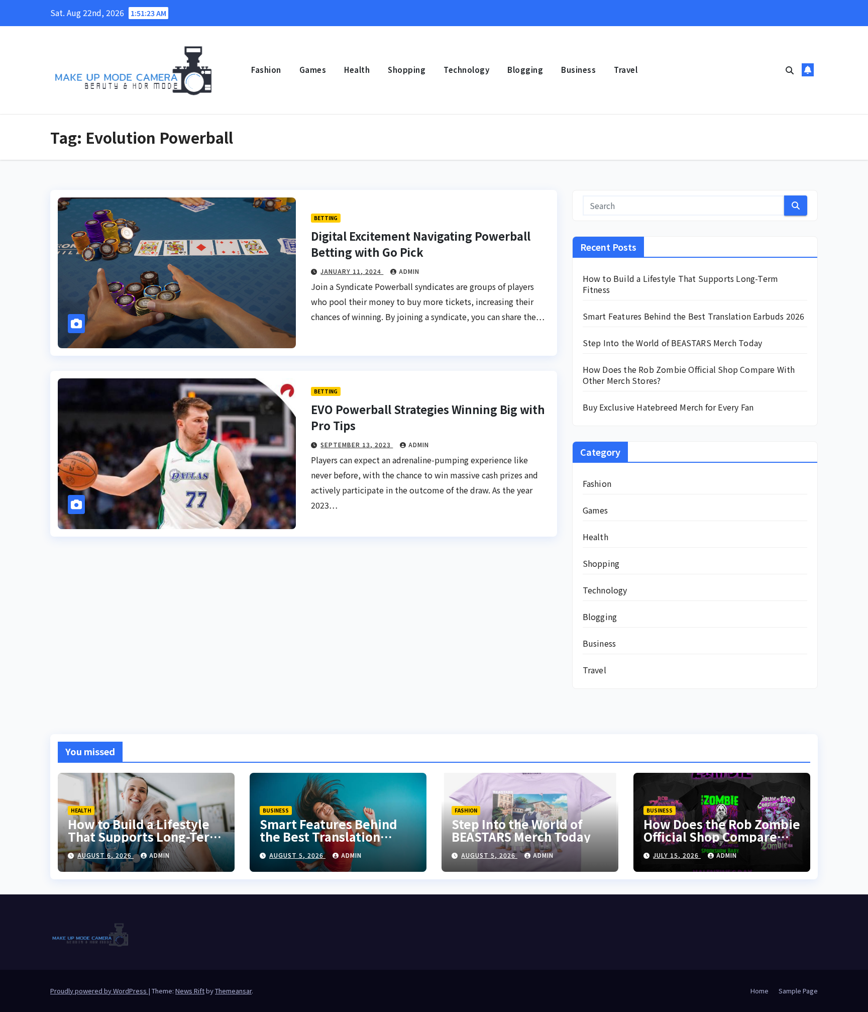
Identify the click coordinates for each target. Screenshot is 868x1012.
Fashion (266, 69)
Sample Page (798, 990)
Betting (326, 218)
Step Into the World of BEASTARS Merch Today (673, 343)
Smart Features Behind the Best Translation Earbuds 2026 (694, 316)
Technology (466, 69)
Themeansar (233, 990)
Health (357, 69)
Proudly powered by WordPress (99, 990)
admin (409, 271)
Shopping (406, 69)
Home (759, 990)
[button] (790, 70)
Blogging (525, 69)
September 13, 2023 (356, 444)
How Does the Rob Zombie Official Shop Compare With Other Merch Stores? (689, 374)
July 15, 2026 (677, 855)
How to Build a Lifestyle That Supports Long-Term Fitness (681, 283)
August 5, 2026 (297, 855)
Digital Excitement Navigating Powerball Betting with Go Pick (420, 244)
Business (578, 69)
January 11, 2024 (351, 271)
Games (313, 69)
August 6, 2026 (105, 855)
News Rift (189, 990)
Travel (625, 69)
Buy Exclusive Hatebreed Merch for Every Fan (668, 407)
